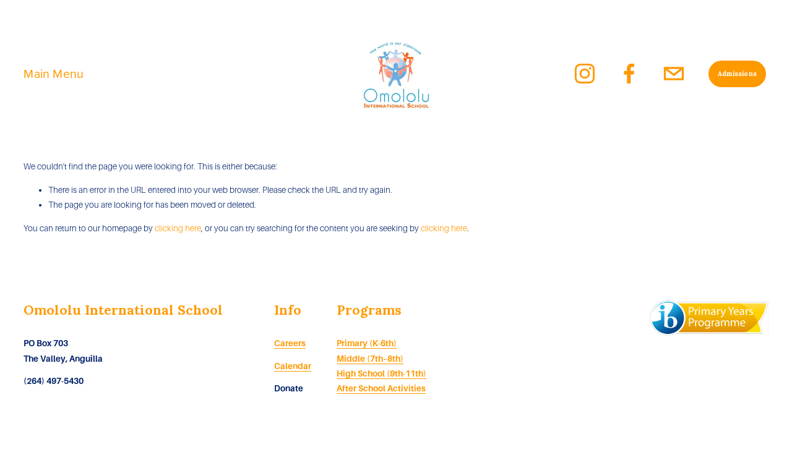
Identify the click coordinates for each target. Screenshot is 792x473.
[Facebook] (629, 73)
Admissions (737, 73)
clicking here (178, 228)
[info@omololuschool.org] (673, 73)
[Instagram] (584, 73)
